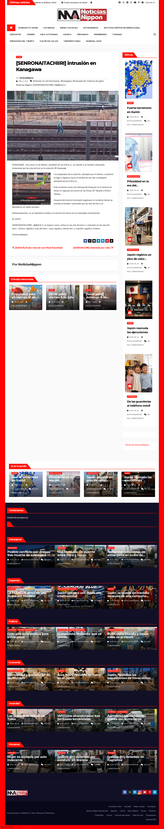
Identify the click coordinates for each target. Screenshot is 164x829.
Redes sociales (69, 28)
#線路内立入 (60, 85)
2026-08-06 (67, 601)
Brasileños (64, 548)
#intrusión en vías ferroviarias (46, 81)
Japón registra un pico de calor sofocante (139, 259)
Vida (61, 712)
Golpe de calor (49, 41)
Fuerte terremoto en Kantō (25, 478)
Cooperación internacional (29, 630)
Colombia (13, 630)
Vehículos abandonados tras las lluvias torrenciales (131, 717)
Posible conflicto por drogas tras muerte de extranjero (81, 553)
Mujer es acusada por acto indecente (79, 758)
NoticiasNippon (26, 78)
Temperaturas (72, 41)
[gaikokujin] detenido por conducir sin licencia (129, 758)
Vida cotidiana (49, 34)
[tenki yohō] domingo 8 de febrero (96, 297)
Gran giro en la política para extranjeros (80, 635)
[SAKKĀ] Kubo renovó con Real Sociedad (39, 247)
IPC (11, 671)
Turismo (117, 34)
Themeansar (49, 813)
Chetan (17, 827)
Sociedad (48, 28)
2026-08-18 (67, 560)
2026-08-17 (17, 642)
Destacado (64, 630)
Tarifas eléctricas (67, 671)
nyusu (19, 57)
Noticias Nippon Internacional (122, 28)
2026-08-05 (117, 601)
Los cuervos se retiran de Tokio (78, 717)
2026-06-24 (117, 765)
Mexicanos (14, 548)
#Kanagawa (66, 81)
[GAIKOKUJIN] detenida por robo (92, 247)
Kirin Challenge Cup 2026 (119, 589)
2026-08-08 (17, 601)
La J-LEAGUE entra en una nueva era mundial (79, 594)
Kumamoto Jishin (28, 28)
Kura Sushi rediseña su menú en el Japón (131, 676)
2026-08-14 (67, 642)
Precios (113, 671)
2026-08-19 (67, 724)
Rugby (26, 589)
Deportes (15, 34)
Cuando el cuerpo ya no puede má (27, 594)
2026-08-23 (134, 117)
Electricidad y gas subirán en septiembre (81, 676)
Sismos (67, 34)
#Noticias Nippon (24, 85)
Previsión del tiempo (22, 41)
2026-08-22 (134, 190)
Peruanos (82, 34)
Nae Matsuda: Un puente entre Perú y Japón (128, 553)
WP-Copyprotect (27, 827)
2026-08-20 (17, 560)
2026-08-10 (67, 765)
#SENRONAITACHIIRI (43, 85)
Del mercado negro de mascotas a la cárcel (27, 553)
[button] (155, 34)
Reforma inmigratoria (78, 630)
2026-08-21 (17, 683)
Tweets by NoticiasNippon (137, 445)
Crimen (31, 34)
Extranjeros (90, 28)
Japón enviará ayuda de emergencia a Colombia (27, 635)
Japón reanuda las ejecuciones (138, 478)
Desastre (113, 712)
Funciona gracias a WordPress (18, 813)
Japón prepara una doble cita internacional (131, 594)
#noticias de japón (95, 81)
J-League (63, 589)
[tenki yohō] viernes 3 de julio (61, 295)
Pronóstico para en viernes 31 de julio (24, 297)
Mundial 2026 (93, 41)
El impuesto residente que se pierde (131, 635)
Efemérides (100, 34)
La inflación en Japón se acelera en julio (28, 676)
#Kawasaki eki (79, 81)
